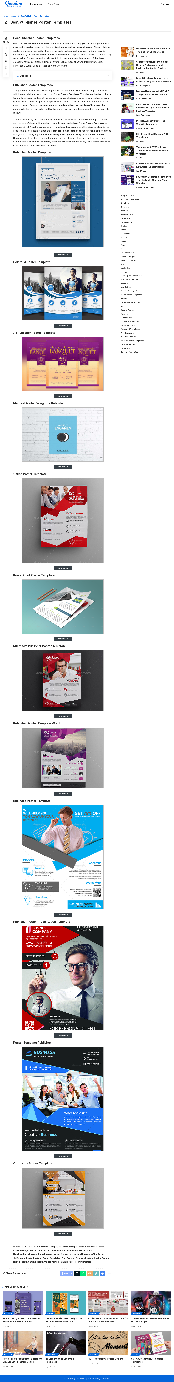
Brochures (125, 207)
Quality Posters (101, 1258)
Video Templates (128, 325)
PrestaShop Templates (130, 302)
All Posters (30, 1247)
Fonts (123, 245)
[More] (109, 1273)
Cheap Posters (76, 1247)
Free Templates (127, 253)
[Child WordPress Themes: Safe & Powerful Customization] (127, 167)
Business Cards (127, 214)
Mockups (140, 72)
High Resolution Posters (25, 1254)
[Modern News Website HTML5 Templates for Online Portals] (127, 95)
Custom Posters (55, 1250)
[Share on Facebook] (6, 48)
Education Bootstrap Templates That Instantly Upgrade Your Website (153, 179)
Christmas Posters (94, 1247)
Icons (123, 264)
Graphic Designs (128, 256)
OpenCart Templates (130, 291)
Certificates (125, 218)
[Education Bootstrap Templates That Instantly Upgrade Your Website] (127, 180)
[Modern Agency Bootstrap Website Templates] (127, 124)
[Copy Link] (6, 74)
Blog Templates (127, 195)
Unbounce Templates (130, 321)
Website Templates (129, 337)
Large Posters (45, 1254)
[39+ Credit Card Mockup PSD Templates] (127, 137)
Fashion (124, 237)
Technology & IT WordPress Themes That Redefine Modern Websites (153, 150)
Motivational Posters (80, 1254)
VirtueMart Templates (130, 329)
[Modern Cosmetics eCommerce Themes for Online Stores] (127, 52)
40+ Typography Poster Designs (105, 1358)
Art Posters (42, 1247)
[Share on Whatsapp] (6, 67)
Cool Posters (19, 1250)
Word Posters (84, 1262)
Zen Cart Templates (129, 352)
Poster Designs (33, 1258)
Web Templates (143, 115)
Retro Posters (20, 1262)
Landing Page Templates (131, 275)
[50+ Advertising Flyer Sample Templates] (151, 1343)
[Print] (102, 1273)
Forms (123, 249)
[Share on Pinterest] (6, 61)
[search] (162, 4)
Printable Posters (84, 1258)
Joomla (124, 272)
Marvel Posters (60, 1254)
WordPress (141, 158)
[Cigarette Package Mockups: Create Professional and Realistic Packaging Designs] (127, 65)
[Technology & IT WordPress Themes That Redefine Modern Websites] (127, 150)
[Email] (90, 1273)
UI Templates (126, 318)
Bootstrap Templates (145, 128)
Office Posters (98, 1254)
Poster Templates (51, 1258)
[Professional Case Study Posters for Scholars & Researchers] (108, 1303)
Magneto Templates (129, 279)
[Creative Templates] (14, 4)
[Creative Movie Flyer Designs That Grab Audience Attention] (66, 1303)
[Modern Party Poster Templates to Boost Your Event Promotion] (23, 1303)
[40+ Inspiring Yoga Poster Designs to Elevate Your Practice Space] (23, 1343)
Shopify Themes (127, 310)
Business (124, 211)
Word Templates (143, 85)
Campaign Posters (59, 1247)
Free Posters (85, 1250)
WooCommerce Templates (132, 340)
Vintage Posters (69, 1262)
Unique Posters (51, 1262)
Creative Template (36, 1250)
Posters (12, 16)
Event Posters (71, 1250)
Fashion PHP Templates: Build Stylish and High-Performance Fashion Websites (152, 107)
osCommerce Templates (131, 295)
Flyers (123, 241)
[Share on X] (6, 54)
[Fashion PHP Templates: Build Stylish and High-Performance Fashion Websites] (127, 108)
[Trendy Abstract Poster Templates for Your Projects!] (151, 1303)
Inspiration (125, 268)
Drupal (124, 230)
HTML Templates (143, 99)
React (123, 306)
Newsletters (126, 287)
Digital (124, 226)
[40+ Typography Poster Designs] (108, 1343)
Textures (124, 314)
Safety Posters (35, 1262)
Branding (125, 203)
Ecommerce (141, 56)
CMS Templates (127, 222)
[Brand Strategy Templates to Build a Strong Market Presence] (127, 82)
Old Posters (19, 1258)
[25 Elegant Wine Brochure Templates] (66, 1343)
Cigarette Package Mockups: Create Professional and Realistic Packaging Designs (152, 65)
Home (5, 16)
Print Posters (67, 1258)
